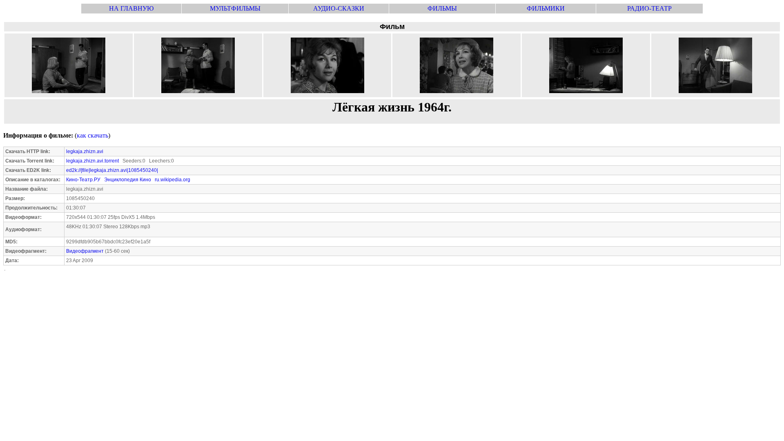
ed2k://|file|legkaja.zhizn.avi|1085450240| (112, 170)
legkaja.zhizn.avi (84, 151)
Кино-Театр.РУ (83, 180)
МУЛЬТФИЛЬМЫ (235, 8)
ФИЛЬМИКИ (546, 8)
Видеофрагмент (85, 251)
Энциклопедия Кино (127, 180)
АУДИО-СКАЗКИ (338, 8)
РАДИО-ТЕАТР (649, 8)
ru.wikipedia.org (172, 180)
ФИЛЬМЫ (442, 8)
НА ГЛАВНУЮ (131, 8)
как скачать (92, 135)
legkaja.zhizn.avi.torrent (92, 161)
